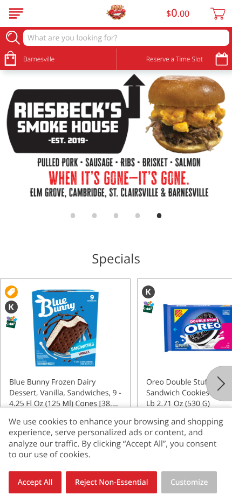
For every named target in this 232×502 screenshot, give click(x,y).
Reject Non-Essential (111, 482)
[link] (116, 138)
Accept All (35, 482)
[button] (65, 374)
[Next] (219, 383)
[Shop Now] (16, 13)
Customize (189, 482)
